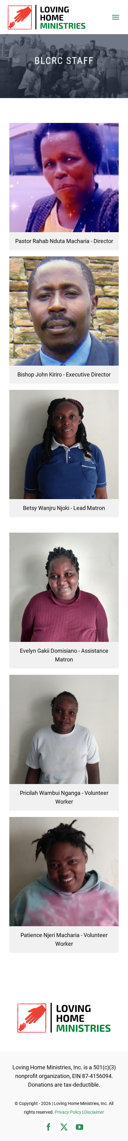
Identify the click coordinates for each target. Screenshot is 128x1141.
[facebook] (48, 1127)
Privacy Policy (68, 1112)
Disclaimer (94, 1112)
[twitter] (64, 1127)
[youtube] (79, 1127)
